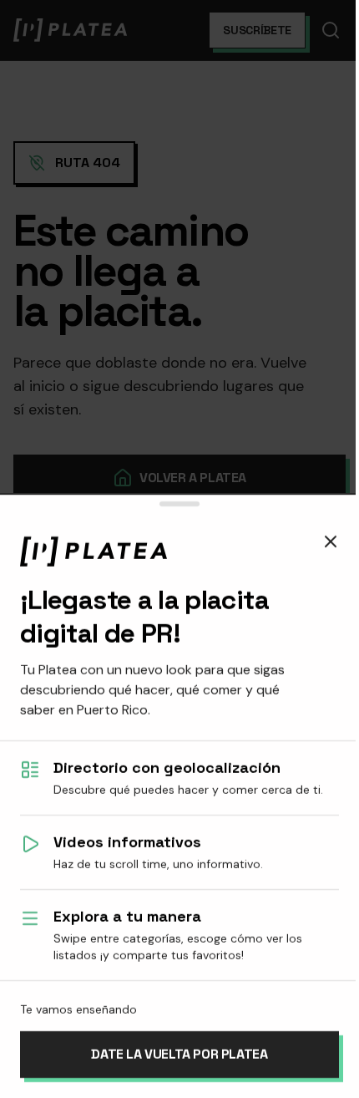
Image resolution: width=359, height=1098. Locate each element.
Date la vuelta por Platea (179, 1054)
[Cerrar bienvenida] (330, 541)
